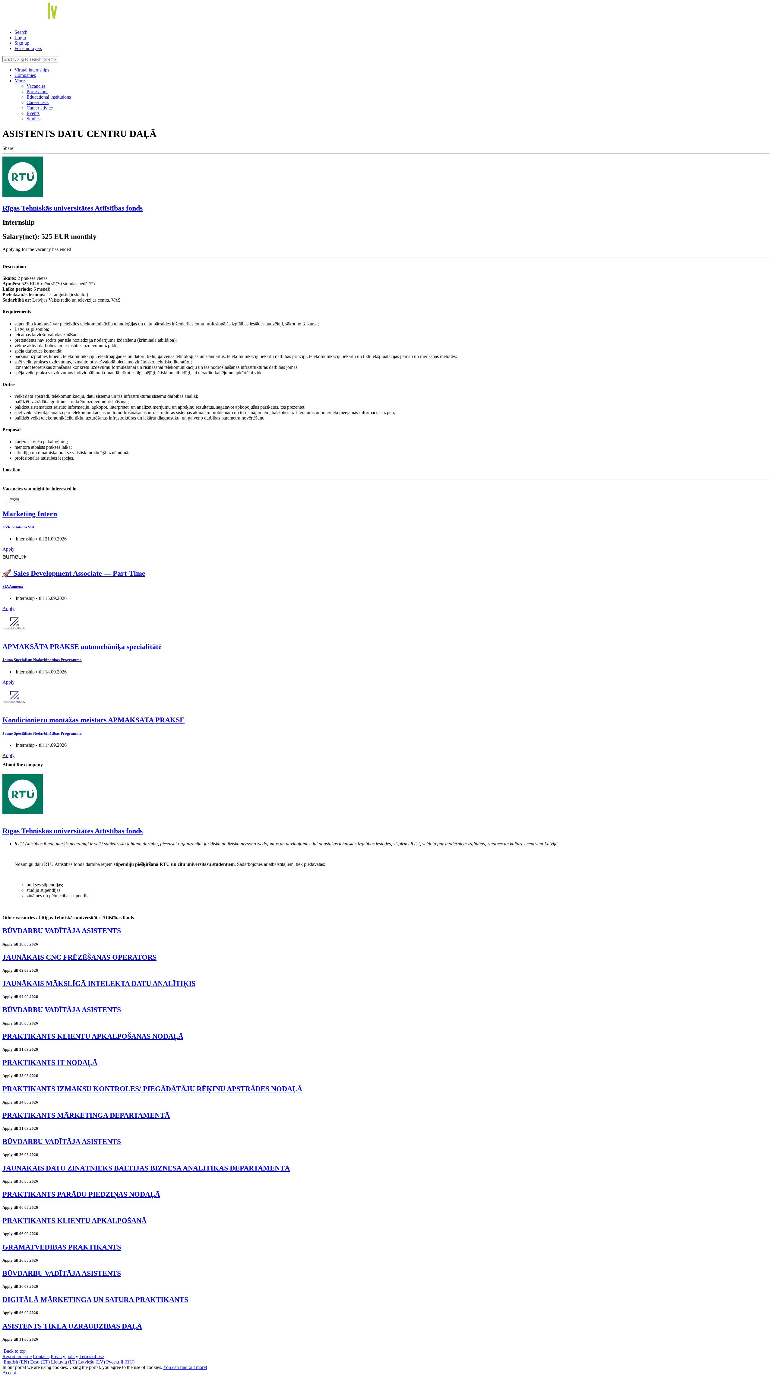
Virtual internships (31, 69)
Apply (8, 549)
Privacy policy (64, 1356)
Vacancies (36, 86)
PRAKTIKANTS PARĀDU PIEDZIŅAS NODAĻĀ (81, 1194)
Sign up (21, 43)
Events (33, 113)
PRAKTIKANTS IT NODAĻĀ (49, 1062)
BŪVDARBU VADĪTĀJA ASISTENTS (61, 931)
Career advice (40, 107)
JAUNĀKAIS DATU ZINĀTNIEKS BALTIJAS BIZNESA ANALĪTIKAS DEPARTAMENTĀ (146, 1168)
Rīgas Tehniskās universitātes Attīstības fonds (72, 208)
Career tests (38, 102)
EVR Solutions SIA (18, 527)
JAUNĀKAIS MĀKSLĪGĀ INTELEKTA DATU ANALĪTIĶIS (98, 983)
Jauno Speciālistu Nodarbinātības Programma (42, 659)
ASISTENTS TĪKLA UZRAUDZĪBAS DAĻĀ (72, 1326)
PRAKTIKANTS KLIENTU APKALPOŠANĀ (74, 1220)
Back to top (14, 1351)
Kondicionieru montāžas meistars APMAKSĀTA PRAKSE (93, 720)
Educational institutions (49, 97)
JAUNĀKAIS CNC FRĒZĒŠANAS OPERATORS (79, 957)
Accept (9, 1372)
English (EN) (16, 1361)
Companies (25, 75)
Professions (37, 91)
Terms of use (91, 1356)
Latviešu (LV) (91, 1361)
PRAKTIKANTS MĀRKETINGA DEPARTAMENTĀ (86, 1115)
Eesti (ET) (40, 1361)
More (20, 80)
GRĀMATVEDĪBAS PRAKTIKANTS (61, 1247)
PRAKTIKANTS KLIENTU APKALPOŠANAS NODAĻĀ (92, 1036)
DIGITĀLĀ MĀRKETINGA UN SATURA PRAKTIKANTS (95, 1300)
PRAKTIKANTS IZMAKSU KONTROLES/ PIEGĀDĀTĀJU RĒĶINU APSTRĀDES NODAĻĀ (152, 1089)
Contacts (41, 1356)
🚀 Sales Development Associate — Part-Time (73, 573)
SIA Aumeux (12, 586)
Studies (33, 118)
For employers (28, 48)
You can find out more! (185, 1367)
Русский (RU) (120, 1361)
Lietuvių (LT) (64, 1361)
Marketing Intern (29, 514)
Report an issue (17, 1356)
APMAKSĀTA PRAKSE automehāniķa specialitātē (82, 647)
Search (20, 32)
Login (20, 37)
